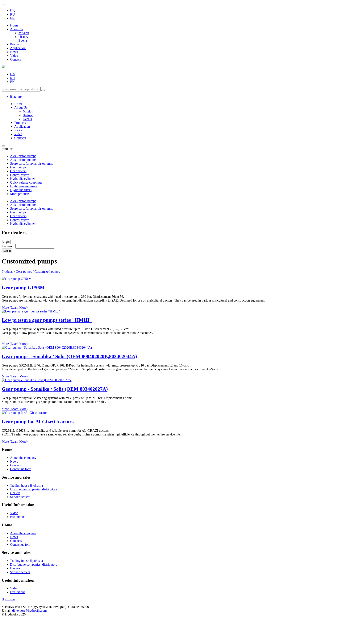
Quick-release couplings (26, 182)
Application (18, 48)
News (14, 52)
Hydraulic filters (21, 190)
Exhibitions (17, 517)
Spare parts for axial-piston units (31, 163)
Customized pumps (47, 271)
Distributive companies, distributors (33, 489)
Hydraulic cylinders (23, 178)
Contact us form (20, 469)
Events (23, 40)
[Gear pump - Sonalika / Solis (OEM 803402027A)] (37, 380)
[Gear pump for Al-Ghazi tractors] (25, 412)
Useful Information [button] (18, 580)
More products (19, 194)
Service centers (20, 497)
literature (16, 96)
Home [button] (7, 525)
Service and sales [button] (16, 552)
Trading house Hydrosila (26, 485)
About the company (23, 457)
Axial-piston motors (23, 159)
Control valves (19, 175)
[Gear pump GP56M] (17, 279)
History (23, 36)
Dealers (15, 493)
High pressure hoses (23, 186)
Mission (23, 33)
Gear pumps (18, 167)
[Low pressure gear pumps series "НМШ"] (31, 311)
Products (16, 44)
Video (14, 55)
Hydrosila (8, 599)
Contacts (16, 59)
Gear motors (18, 171)
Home (14, 25)
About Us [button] (16, 29)
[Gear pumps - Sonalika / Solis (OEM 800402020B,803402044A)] (47, 347)
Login (6, 241)
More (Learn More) (15, 307)
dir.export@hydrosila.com (29, 610)
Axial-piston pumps (23, 156)
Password (8, 246)
